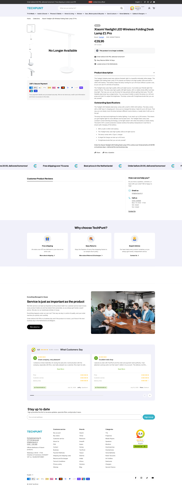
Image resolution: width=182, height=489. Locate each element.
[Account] (149, 8)
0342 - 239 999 (32, 444)
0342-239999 (136, 200)
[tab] (40, 179)
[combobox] (91, 8)
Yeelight (101, 37)
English (137, 2)
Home (29, 18)
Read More (60, 369)
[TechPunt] (34, 431)
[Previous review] (145, 395)
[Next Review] (150, 395)
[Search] (121, 8)
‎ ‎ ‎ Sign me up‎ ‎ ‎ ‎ (149, 417)
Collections (36, 18)
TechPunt (35, 484)
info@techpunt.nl (137, 193)
